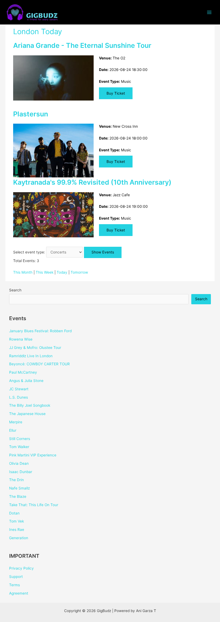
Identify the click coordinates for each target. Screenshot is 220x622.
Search (15, 290)
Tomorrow (79, 272)
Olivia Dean (19, 463)
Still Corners (19, 439)
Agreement (18, 593)
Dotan (14, 513)
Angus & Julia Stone (26, 380)
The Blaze (17, 496)
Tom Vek (16, 521)
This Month (22, 272)
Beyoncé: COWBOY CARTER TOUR (39, 364)
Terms (14, 585)
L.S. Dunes (18, 397)
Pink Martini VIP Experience (32, 455)
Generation (18, 538)
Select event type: (29, 252)
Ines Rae (16, 529)
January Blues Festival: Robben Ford (40, 331)
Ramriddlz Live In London (31, 356)
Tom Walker (19, 447)
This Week (44, 272)
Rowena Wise (20, 339)
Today (62, 272)
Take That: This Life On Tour (33, 505)
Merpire (15, 422)
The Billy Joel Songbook (29, 405)
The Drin (16, 480)
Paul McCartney (23, 372)
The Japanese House (27, 414)
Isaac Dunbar (20, 472)
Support (16, 576)
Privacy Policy (21, 568)
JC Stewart (18, 389)
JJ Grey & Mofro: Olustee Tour (35, 347)
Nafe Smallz (19, 488)
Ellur (12, 430)
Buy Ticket (116, 93)
